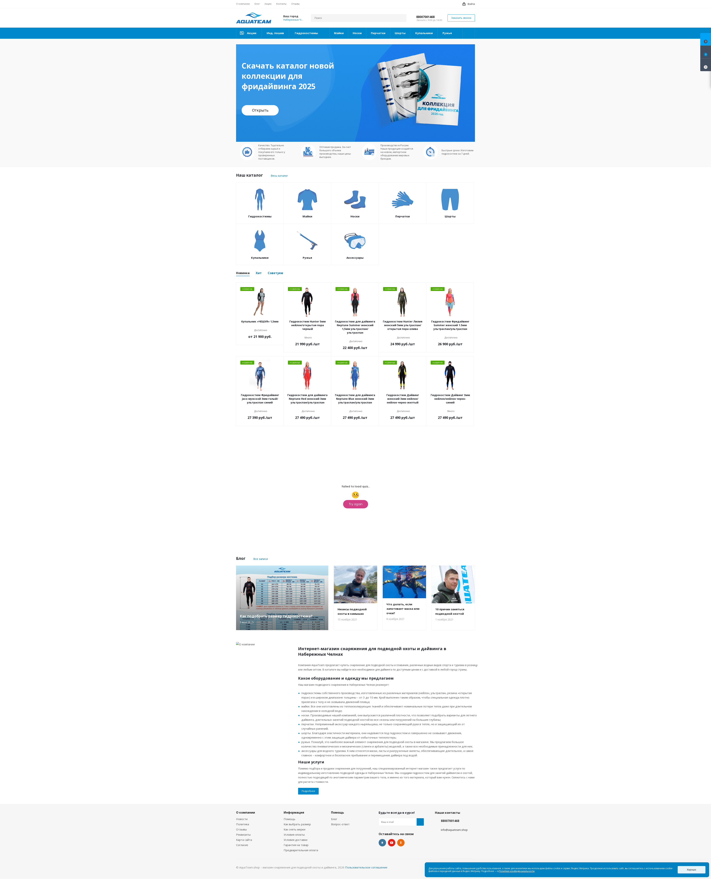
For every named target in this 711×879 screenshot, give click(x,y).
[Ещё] (469, 33)
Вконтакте (382, 842)
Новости (242, 819)
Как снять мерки (294, 829)
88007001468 (425, 17)
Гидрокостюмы (259, 216)
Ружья (307, 257)
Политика (242, 824)
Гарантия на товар (296, 845)
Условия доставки (295, 840)
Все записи (260, 559)
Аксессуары (354, 257)
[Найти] (401, 18)
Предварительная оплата (301, 850)
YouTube (391, 842)
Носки (355, 216)
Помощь (289, 819)
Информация (294, 812)
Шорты (450, 216)
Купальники (259, 257)
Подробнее (308, 791)
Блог (334, 819)
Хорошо (691, 869)
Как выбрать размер (297, 824)
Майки (307, 216)
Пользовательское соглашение (366, 867)
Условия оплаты (294, 834)
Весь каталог (279, 175)
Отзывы (241, 829)
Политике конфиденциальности (517, 871)
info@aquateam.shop (454, 830)
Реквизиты (243, 834)
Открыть (260, 110)
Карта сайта (244, 840)
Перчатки (402, 216)
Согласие (242, 845)
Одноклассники (401, 842)
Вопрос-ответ (340, 824)
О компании (245, 812)
